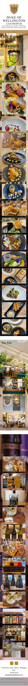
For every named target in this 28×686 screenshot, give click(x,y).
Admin (25, 684)
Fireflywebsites (8, 682)
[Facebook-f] (11, 663)
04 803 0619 (14, 673)
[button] (14, 31)
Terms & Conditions (18, 679)
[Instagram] (16, 663)
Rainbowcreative (23, 682)
